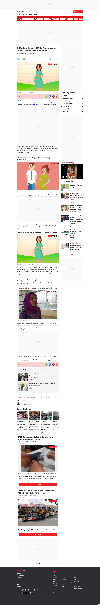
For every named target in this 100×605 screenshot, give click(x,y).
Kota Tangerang (22, 101)
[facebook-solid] (50, 96)
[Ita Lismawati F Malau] (18, 403)
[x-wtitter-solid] (53, 96)
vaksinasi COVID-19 (38, 105)
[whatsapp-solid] (46, 96)
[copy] (57, 96)
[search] (71, 12)
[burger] (82, 14)
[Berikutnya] (59, 487)
